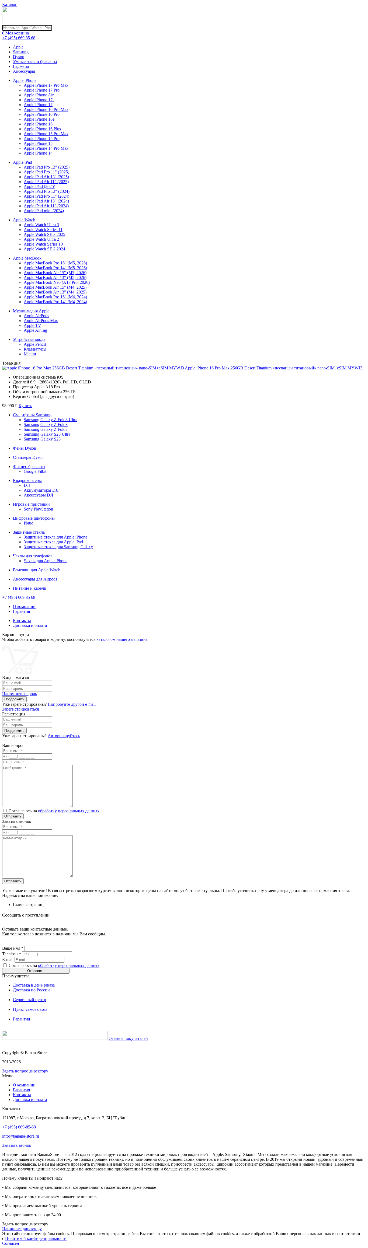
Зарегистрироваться (20, 709)
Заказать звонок (16, 1145)
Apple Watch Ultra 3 (41, 224)
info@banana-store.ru (20, 1136)
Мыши (30, 354)
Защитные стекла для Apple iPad (53, 542)
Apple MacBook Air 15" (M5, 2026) (55, 272)
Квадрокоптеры (27, 480)
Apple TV (32, 325)
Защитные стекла (29, 532)
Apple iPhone (24, 80)
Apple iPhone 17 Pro (42, 90)
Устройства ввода (29, 339)
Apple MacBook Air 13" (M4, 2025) (55, 292)
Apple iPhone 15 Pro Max (46, 133)
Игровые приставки (31, 504)
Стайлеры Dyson (28, 457)
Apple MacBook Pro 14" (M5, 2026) (55, 267)
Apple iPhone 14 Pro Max (46, 148)
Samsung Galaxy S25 (42, 439)
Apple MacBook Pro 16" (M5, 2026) (55, 263)
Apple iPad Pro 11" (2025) (46, 172)
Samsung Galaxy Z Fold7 (46, 429)
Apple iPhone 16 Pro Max (46, 109)
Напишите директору (22, 1228)
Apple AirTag (35, 330)
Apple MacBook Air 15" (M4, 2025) (55, 287)
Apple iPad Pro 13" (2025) (47, 167)
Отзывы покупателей (128, 1038)
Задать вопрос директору (25, 1071)
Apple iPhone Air (39, 95)
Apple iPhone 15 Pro (42, 138)
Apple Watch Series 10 (43, 244)
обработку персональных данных (68, 811)
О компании (24, 606)
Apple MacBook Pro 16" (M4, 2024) (55, 297)
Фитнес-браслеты (29, 466)
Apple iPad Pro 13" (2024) (47, 191)
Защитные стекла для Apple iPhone (55, 537)
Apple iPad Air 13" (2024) (46, 201)
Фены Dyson (24, 448)
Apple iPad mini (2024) (44, 210)
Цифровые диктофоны (34, 518)
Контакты (22, 620)
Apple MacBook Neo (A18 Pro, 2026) (57, 282)
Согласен (10, 1243)
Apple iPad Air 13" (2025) (46, 176)
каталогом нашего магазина (122, 639)
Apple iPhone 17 (38, 104)
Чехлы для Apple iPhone (45, 560)
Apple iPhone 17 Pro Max (46, 85)
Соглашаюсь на (54, 811)
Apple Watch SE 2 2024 (44, 249)
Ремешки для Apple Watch (36, 570)
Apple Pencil (35, 344)
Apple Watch (24, 220)
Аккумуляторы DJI (41, 490)
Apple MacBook (27, 258)
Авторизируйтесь (64, 735)
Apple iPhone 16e (39, 119)
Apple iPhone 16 (38, 124)
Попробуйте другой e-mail (72, 704)
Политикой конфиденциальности (36, 1238)
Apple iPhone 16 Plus (42, 129)
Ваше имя (12, 948)
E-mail (7, 959)
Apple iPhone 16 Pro (42, 114)
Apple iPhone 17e (39, 99)
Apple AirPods (36, 315)
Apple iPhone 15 (38, 143)
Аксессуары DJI (38, 495)
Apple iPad (22, 162)
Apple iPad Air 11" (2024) (46, 206)
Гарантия (21, 611)
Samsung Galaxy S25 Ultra (47, 434)
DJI (27, 485)
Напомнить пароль (19, 693)
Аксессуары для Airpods (35, 579)
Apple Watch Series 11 (43, 229)
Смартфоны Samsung (32, 414)
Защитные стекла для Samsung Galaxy (58, 546)
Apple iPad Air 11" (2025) (46, 181)
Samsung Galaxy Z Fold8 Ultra (50, 419)
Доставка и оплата (30, 625)
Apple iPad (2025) (39, 186)
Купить (25, 405)
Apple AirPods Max (41, 320)
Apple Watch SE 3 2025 (44, 234)
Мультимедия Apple (31, 311)
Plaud (28, 523)
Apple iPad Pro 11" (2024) (46, 196)
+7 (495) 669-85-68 (19, 1127)
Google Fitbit (35, 471)
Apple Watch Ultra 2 (41, 239)
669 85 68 (18, 38)
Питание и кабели (29, 588)
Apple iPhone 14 (38, 153)
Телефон (11, 954)
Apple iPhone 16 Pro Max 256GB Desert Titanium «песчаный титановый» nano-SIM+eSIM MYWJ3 (273, 368)
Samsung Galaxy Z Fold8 (46, 424)
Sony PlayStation (38, 509)
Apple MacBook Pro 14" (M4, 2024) (55, 301)
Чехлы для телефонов (33, 556)
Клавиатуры (35, 349)
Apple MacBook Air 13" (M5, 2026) (55, 277)
